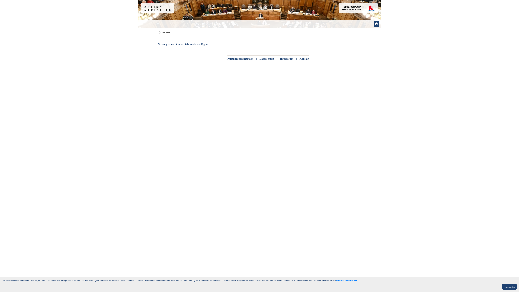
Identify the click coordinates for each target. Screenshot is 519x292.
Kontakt (304, 58)
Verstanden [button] (510, 287)
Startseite (166, 32)
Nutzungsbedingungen (240, 58)
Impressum (286, 58)
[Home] (376, 24)
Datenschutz (267, 58)
